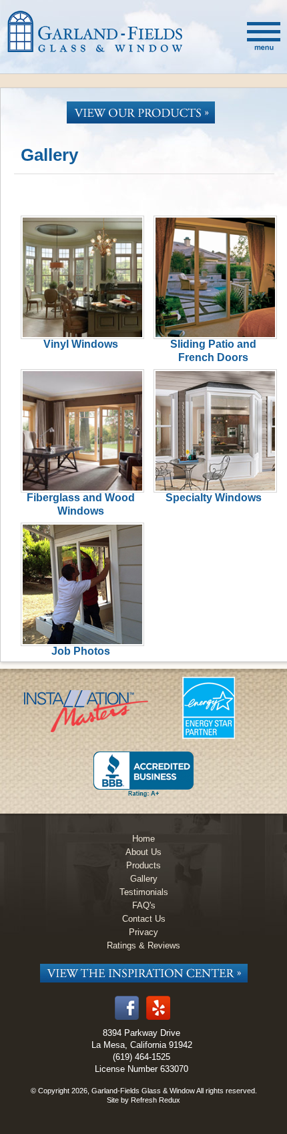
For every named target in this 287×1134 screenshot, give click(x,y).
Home (143, 839)
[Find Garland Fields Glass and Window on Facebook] (126, 1017)
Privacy (143, 932)
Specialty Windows (214, 497)
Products (143, 865)
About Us (143, 852)
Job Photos (80, 651)
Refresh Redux (155, 1100)
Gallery (144, 879)
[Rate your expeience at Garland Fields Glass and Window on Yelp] (158, 1017)
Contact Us (144, 919)
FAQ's (144, 905)
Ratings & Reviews (143, 945)
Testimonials (143, 892)
